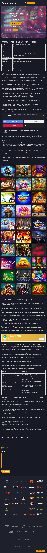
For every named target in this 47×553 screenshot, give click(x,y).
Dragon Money (9, 3)
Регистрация (31, 3)
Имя (2, 445)
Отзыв (3, 451)
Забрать (15, 29)
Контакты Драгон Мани (23, 540)
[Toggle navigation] (44, 3)
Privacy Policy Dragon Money (23, 539)
